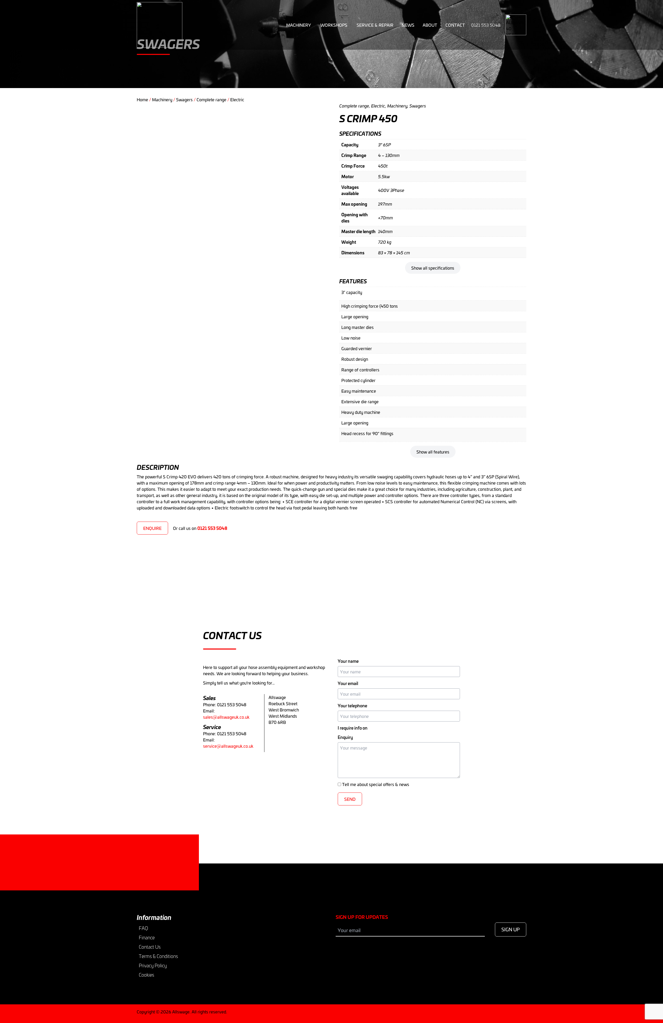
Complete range (211, 99)
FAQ (143, 928)
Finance (147, 937)
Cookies (146, 975)
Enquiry (345, 737)
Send (350, 799)
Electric (237, 99)
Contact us (156, 875)
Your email (348, 683)
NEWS (408, 25)
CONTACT (455, 25)
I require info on (352, 728)
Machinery (298, 25)
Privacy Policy (153, 965)
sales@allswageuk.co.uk (226, 717)
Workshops (333, 25)
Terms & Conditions (158, 956)
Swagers (184, 99)
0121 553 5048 (485, 25)
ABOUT (430, 25)
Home (142, 99)
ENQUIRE (152, 528)
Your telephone (352, 705)
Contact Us (150, 947)
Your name (348, 661)
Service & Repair (375, 25)
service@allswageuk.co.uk (228, 746)
